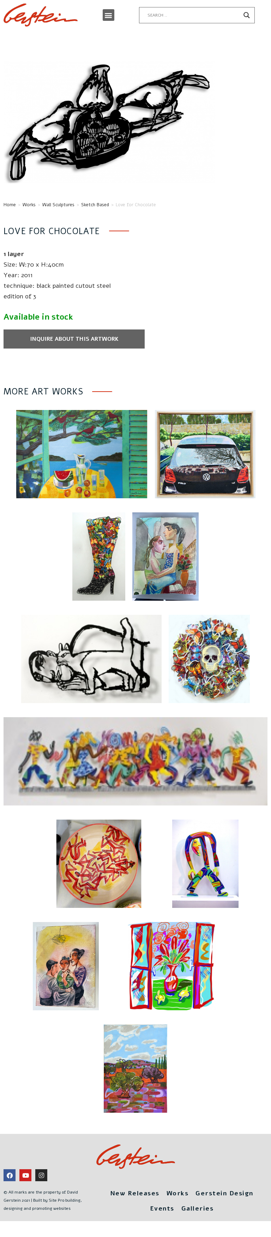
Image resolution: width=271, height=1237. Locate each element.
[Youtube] (25, 1175)
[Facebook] (10, 1175)
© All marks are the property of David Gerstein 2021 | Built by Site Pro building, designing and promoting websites (43, 1200)
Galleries (197, 1208)
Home (10, 205)
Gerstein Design (224, 1193)
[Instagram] (41, 1175)
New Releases (134, 1193)
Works (29, 205)
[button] (108, 15)
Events (162, 1208)
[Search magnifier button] (247, 15)
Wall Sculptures (58, 205)
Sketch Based (95, 205)
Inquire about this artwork (74, 339)
